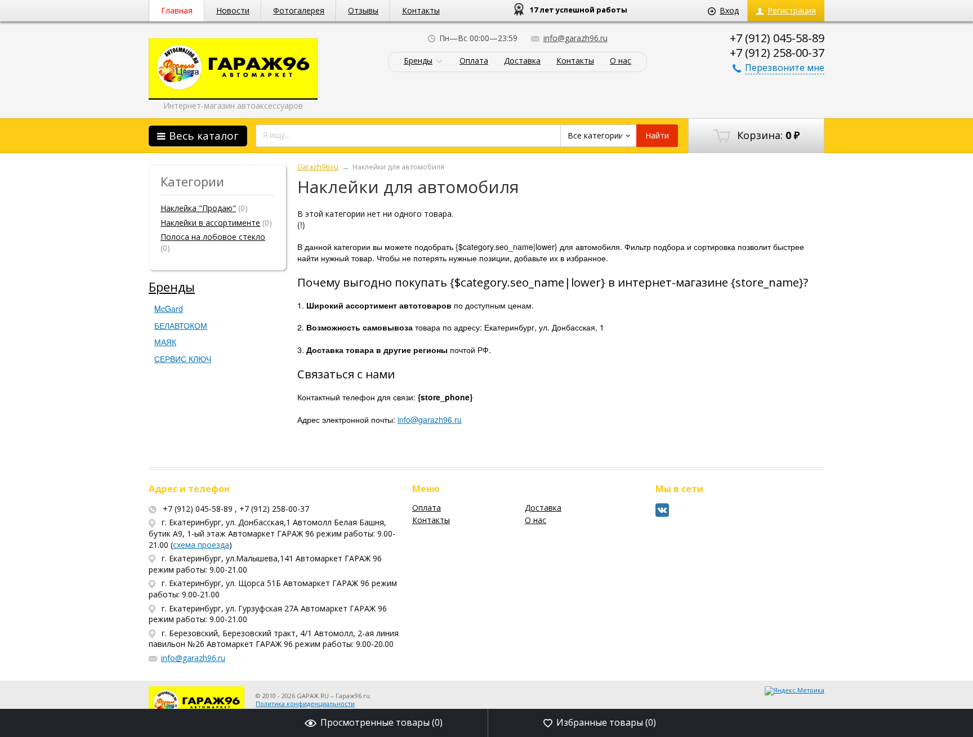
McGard (168, 308)
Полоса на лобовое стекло (212, 236)
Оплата (473, 61)
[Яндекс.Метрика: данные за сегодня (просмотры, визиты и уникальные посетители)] (794, 690)
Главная (177, 10)
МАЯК (165, 341)
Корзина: (767, 135)
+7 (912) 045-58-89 (777, 38)
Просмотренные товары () (381, 722)
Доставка (522, 61)
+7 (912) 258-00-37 (777, 52)
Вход (729, 10)
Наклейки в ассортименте (210, 222)
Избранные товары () (606, 722)
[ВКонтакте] (662, 514)
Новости (232, 10)
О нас (620, 61)
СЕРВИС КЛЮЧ (182, 358)
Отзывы (363, 10)
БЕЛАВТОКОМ (180, 325)
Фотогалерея (298, 10)
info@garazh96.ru (575, 38)
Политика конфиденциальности (305, 703)
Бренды (418, 61)
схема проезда (201, 544)
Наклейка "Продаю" (198, 208)
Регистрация (791, 10)
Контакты (421, 10)
